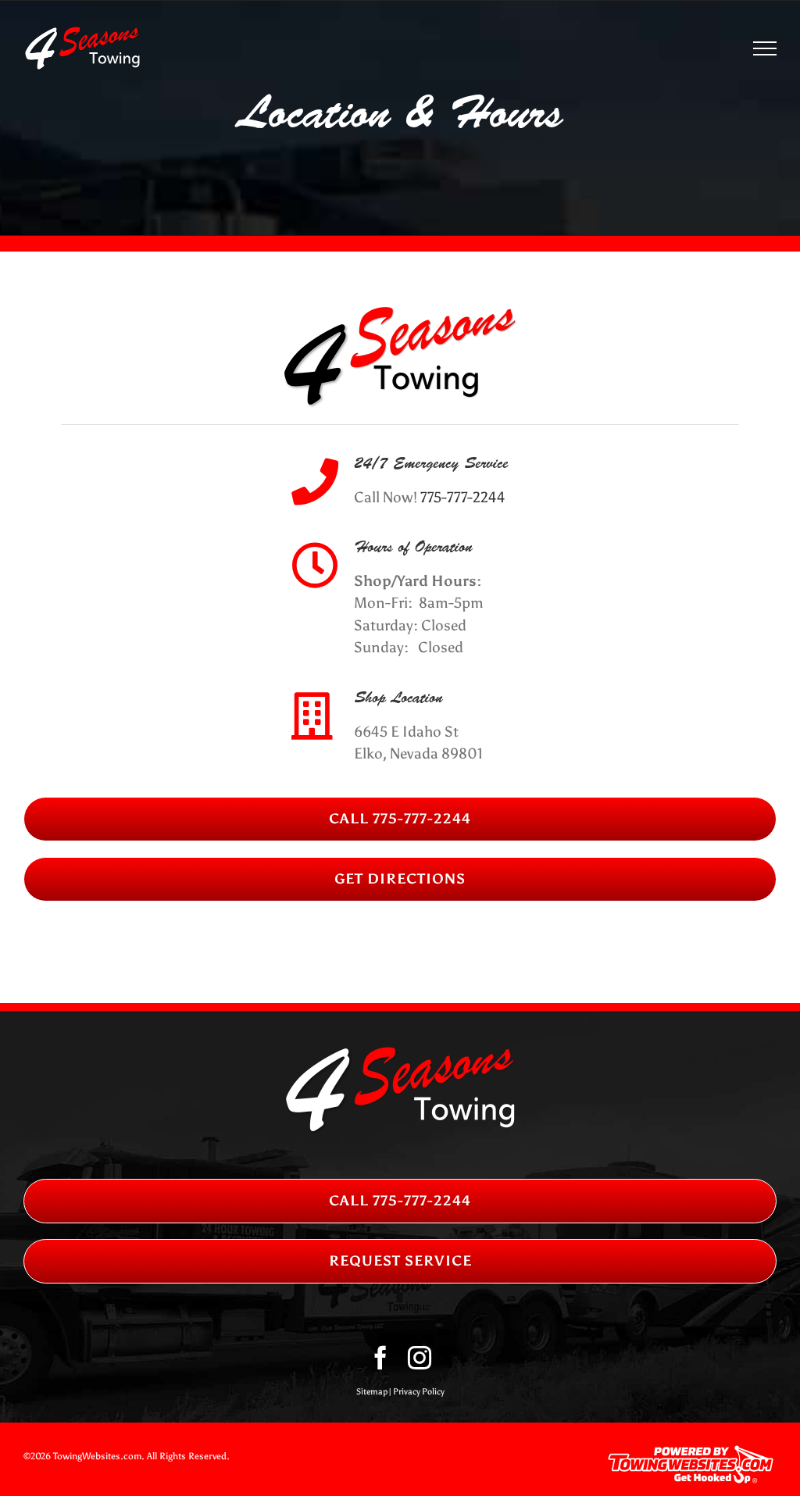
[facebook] (380, 1357)
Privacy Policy (419, 1392)
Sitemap (372, 1392)
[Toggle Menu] (765, 48)
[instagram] (419, 1357)
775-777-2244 (462, 497)
